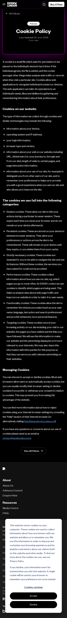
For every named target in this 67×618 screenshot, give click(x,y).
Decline (33, 604)
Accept (33, 595)
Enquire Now (10, 495)
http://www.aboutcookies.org (39, 421)
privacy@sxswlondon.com (17, 438)
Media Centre (11, 508)
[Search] (44, 4)
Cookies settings (33, 587)
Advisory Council (12, 490)
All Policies (14, 13)
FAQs (6, 513)
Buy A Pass (56, 4)
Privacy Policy (16, 561)
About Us (8, 485)
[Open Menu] (4, 4)
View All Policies (31, 450)
